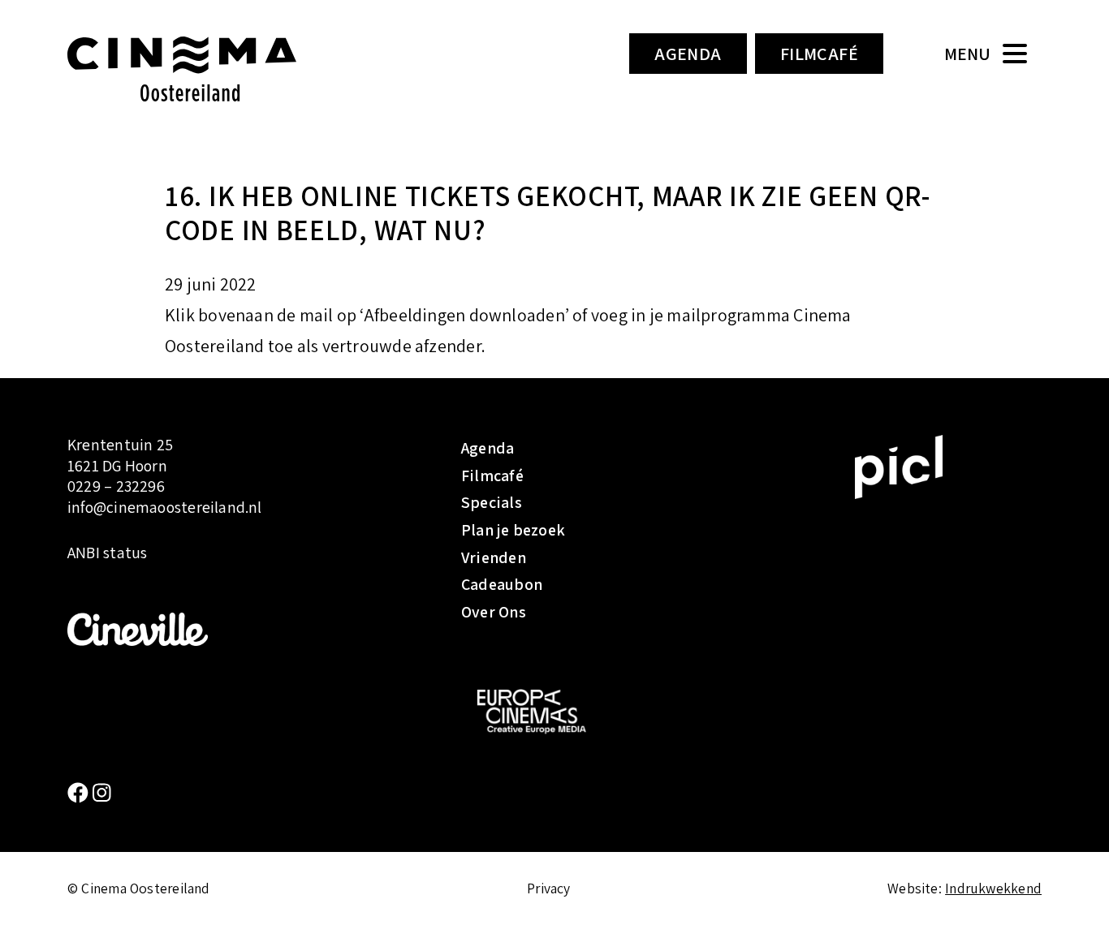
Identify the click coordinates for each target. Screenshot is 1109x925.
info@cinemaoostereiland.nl (164, 507)
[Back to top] (1072, 888)
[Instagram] (102, 792)
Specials (491, 502)
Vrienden (493, 557)
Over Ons (493, 611)
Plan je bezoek (513, 529)
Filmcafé (819, 53)
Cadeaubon (501, 584)
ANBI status (107, 553)
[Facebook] (80, 792)
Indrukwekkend (993, 888)
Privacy (549, 888)
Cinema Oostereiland (209, 69)
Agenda (688, 53)
